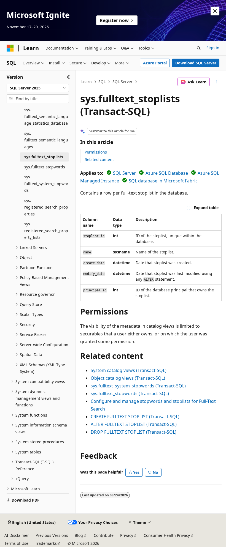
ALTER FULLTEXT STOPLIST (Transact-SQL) (134, 424)
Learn (86, 81)
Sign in (212, 47)
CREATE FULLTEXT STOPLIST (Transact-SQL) (135, 417)
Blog (79, 535)
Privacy (126, 535)
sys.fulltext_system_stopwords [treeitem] (46, 183)
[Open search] (198, 48)
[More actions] (217, 82)
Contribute (104, 535)
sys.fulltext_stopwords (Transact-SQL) (130, 393)
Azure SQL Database (167, 173)
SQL (102, 81)
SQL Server (122, 81)
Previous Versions (52, 535)
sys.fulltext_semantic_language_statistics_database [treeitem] (46, 116)
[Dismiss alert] (215, 11)
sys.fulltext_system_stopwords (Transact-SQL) (138, 386)
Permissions (96, 152)
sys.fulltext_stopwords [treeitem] (44, 166)
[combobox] (38, 88)
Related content (99, 159)
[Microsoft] (10, 48)
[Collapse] (68, 77)
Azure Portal (155, 62)
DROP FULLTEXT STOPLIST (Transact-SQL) (133, 432)
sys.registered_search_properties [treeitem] (46, 207)
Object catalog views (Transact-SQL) (128, 378)
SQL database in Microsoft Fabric (163, 181)
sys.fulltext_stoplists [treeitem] (43, 156)
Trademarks (46, 543)
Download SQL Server (195, 62)
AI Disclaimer (16, 535)
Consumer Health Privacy (167, 535)
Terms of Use (16, 543)
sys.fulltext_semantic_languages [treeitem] (46, 140)
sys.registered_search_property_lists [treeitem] (46, 230)
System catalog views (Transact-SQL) (128, 370)
